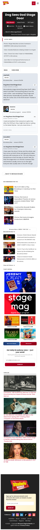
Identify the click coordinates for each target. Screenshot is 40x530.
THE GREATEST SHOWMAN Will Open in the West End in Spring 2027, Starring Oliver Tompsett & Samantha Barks (18, 417)
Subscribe (15, 70)
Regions (21, 521)
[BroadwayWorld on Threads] (29, 514)
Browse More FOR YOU (18, 229)
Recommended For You (10, 181)
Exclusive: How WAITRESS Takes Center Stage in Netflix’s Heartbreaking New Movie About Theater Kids (20, 439)
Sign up (20, 364)
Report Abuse (29, 26)
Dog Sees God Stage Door (12, 85)
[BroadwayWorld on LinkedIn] (21, 514)
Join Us (29, 519)
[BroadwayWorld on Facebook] (13, 514)
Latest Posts (21, 22)
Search (20, 26)
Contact (23, 519)
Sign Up (10, 508)
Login (29, 3)
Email (6, 70)
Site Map (28, 521)
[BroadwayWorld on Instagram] (17, 514)
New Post (11, 26)
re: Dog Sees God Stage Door (13, 116)
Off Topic (31, 22)
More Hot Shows (11, 343)
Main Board (10, 22)
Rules (21, 28)
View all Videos (8, 265)
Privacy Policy (25, 525)
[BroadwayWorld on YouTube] (34, 514)
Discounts (28, 343)
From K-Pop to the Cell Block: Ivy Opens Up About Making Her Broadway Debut (26, 251)
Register (23, 3)
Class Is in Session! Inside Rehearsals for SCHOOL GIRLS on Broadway (27, 259)
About (17, 519)
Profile (6, 77)
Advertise (11, 519)
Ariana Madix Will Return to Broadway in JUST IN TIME (20, 461)
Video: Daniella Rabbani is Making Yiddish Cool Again (20, 50)
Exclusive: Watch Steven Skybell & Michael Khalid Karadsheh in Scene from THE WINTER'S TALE (26, 237)
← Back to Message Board (12, 32)
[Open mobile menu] (38, 3)
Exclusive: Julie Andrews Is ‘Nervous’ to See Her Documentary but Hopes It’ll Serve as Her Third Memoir (20, 394)
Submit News (13, 521)
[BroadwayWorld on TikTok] (25, 514)
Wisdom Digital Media (25, 523)
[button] (34, 3)
